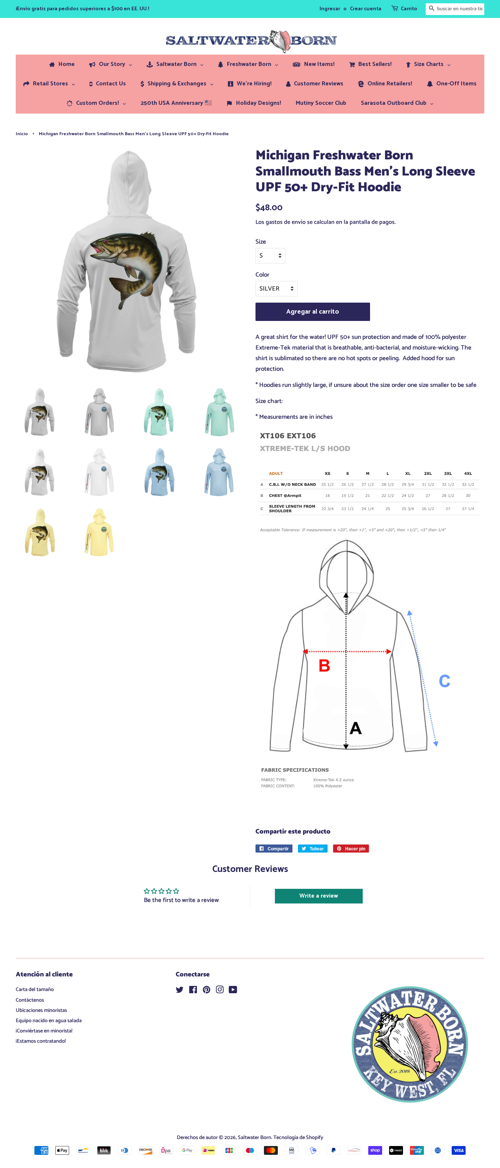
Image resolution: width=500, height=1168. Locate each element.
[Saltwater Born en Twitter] (180, 991)
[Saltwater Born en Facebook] (193, 991)
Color (262, 275)
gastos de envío (286, 222)
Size (260, 242)
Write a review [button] (318, 896)
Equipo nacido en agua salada (49, 1020)
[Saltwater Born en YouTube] (233, 991)
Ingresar (330, 9)
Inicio (22, 134)
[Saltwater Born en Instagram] (220, 991)
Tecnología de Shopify (298, 1137)
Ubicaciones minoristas (41, 1010)
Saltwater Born (254, 1137)
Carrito (409, 9)
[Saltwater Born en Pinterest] (206, 991)
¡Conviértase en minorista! (44, 1031)
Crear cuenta (365, 9)
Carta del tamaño (35, 989)
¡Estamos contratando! (41, 1041)
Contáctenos (30, 1000)
